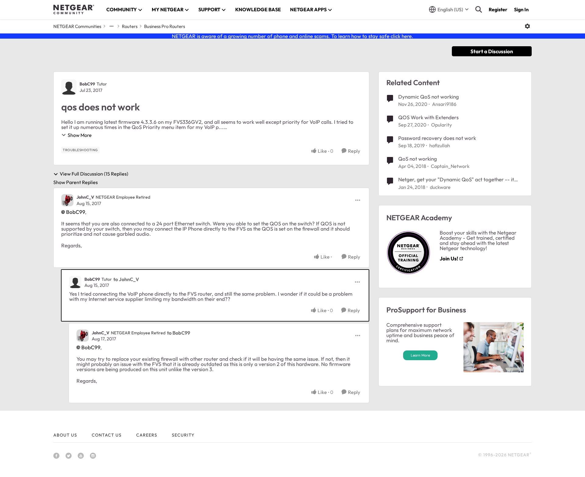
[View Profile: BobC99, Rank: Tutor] (68, 87)
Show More (80, 135)
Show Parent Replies (75, 182)
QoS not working (417, 158)
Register (498, 9)
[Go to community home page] (73, 9)
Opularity (441, 124)
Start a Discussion (491, 51)
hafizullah (439, 145)
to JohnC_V (126, 279)
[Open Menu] (527, 26)
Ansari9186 (444, 104)
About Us (65, 435)
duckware (440, 187)
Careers (146, 435)
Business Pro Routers (164, 26)
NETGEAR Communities (77, 26)
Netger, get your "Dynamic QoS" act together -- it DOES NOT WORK (456, 179)
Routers (129, 26)
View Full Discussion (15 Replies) (94, 174)
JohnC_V (85, 197)
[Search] (478, 9)
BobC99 (87, 84)
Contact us (107, 435)
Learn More (420, 355)
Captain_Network (450, 166)
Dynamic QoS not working (428, 96)
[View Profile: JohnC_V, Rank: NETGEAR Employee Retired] (67, 200)
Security (183, 435)
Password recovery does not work (437, 138)
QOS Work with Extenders (428, 117)
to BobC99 (178, 332)
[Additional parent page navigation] (111, 26)
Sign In (521, 9)
